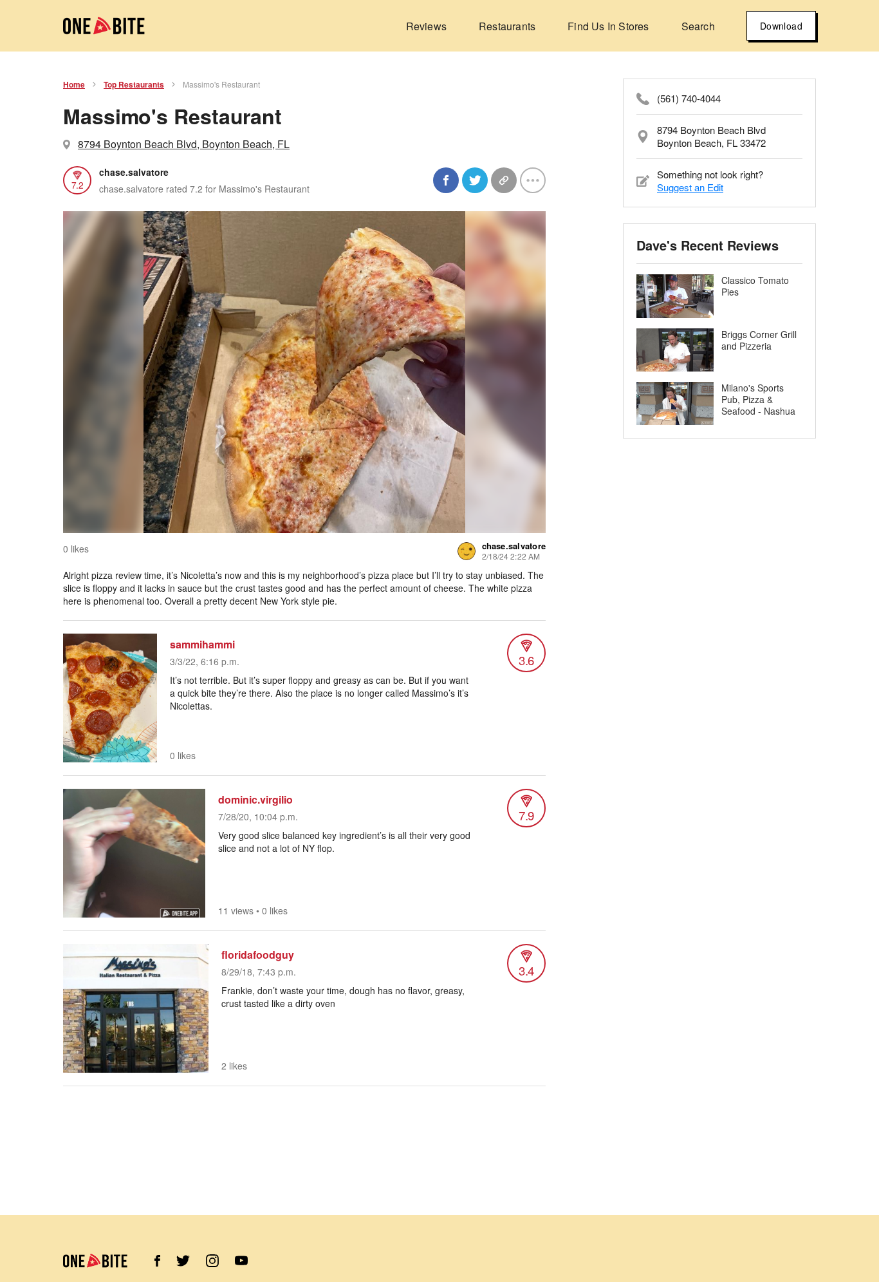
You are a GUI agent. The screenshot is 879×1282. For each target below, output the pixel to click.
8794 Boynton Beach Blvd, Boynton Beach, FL (184, 144)
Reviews (426, 26)
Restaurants (507, 26)
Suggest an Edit (690, 187)
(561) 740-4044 (689, 98)
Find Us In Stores (608, 26)
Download (781, 25)
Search (698, 26)
